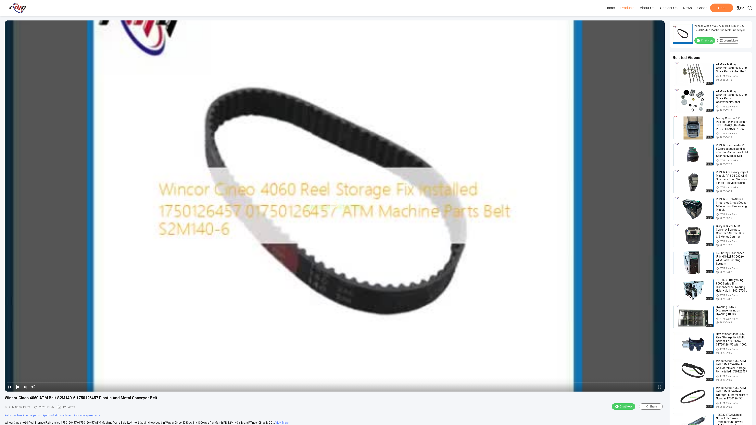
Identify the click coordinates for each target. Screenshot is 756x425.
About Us (647, 7)
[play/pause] (18, 387)
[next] (26, 387)
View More (282, 422)
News (687, 7)
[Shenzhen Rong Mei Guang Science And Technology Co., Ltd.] (17, 7)
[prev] (10, 387)
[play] (335, 206)
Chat (721, 8)
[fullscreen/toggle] (659, 387)
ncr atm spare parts (87, 415)
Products (627, 7)
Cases (702, 7)
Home (610, 7)
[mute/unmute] (33, 387)
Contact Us (668, 7)
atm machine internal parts (23, 415)
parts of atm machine (57, 415)
